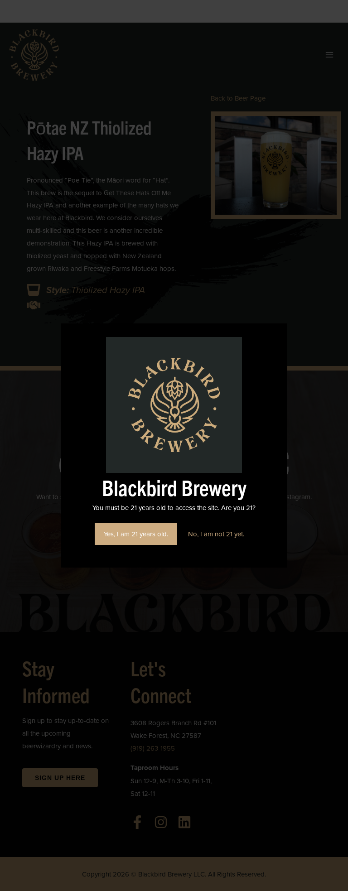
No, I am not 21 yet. (216, 534)
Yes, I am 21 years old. (136, 534)
